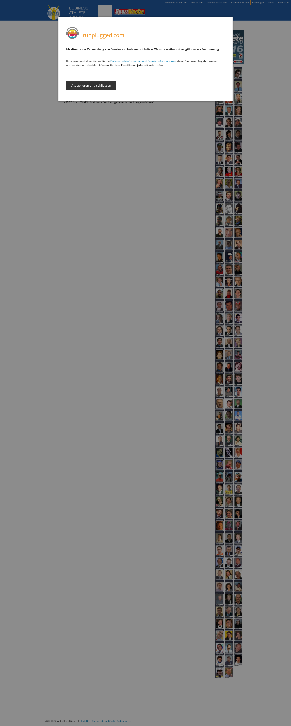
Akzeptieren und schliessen (91, 85)
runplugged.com (103, 35)
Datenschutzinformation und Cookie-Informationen (143, 61)
